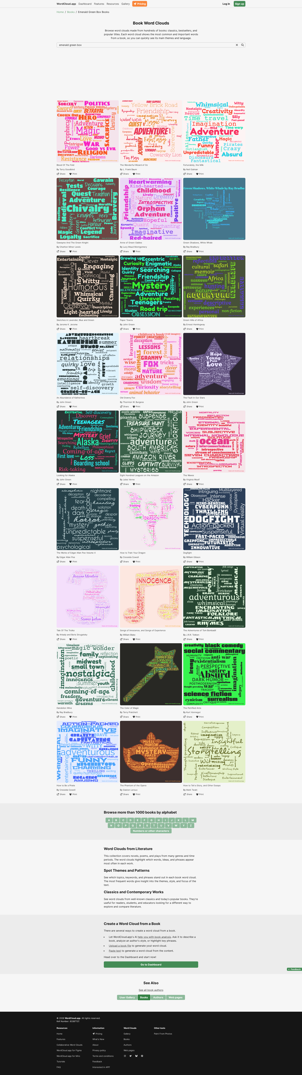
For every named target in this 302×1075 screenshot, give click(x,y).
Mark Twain (191, 790)
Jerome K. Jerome (69, 324)
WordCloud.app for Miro (68, 1056)
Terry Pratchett (130, 712)
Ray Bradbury (66, 712)
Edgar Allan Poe (67, 557)
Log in (226, 3)
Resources (113, 3)
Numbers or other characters (151, 830)
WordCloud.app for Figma (69, 1050)
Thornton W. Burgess (133, 402)
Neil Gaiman (192, 169)
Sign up (239, 3)
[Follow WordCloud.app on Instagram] (125, 1056)
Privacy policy (99, 1050)
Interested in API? (101, 1067)
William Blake (129, 634)
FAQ (59, 1067)
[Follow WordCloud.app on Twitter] (130, 1056)
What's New (98, 1039)
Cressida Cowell (67, 790)
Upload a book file (120, 945)
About (95, 1045)
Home (60, 12)
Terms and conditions (103, 1056)
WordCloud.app (66, 3)
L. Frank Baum (130, 169)
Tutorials (61, 1061)
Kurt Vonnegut (193, 712)
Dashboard (85, 3)
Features (99, 3)
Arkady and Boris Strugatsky (73, 634)
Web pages (175, 997)
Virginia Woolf (193, 479)
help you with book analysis (154, 936)
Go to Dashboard (151, 964)
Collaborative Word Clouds (69, 1045)
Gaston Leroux (130, 790)
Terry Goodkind (67, 169)
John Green (65, 402)
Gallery (125, 3)
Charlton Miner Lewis (70, 247)
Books (71, 12)
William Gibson (193, 557)
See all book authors (151, 990)
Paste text (115, 950)
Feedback (97, 1061)
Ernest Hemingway (195, 324)
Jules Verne (129, 479)
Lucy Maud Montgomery (135, 247)
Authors (158, 997)
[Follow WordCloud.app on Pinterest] (142, 1056)
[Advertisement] (151, 74)
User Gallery (127, 997)
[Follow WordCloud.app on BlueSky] (136, 1056)
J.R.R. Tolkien (192, 634)
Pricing (141, 3)
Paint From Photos (163, 1033)
